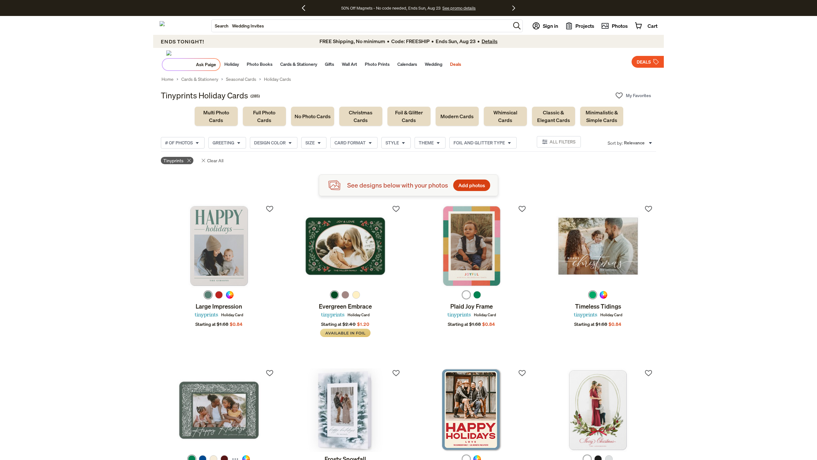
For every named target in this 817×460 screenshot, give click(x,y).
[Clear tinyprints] (189, 160)
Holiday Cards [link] (277, 79)
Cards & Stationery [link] (199, 79)
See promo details (459, 8)
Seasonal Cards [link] (241, 79)
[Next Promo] (513, 8)
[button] (516, 25)
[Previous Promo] (306, 8)
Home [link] (167, 79)
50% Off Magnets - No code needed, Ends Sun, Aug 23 (390, 8)
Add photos (471, 185)
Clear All (215, 160)
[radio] (208, 294)
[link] (216, 116)
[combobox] (361, 26)
